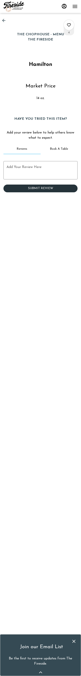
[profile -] (64, 6)
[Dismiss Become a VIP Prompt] (74, 641)
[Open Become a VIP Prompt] (40, 672)
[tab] (22, 149)
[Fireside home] (22, 6)
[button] (5, 20)
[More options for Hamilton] (69, 25)
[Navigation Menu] (75, 6)
